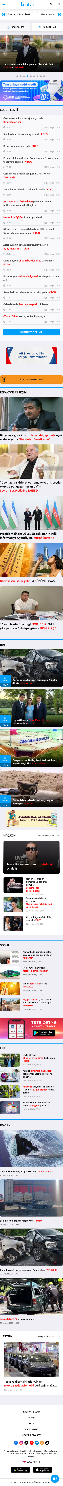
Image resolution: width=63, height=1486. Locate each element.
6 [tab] (34, 76)
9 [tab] (44, 76)
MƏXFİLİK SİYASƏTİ (31, 1435)
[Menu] (4, 4)
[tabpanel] (31, 53)
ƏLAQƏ (31, 1417)
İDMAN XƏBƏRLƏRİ (31, 379)
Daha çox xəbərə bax (45, 835)
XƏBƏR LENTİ (9, 110)
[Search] (59, 4)
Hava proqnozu (15, 14)
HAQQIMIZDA (31, 1429)
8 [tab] (41, 76)
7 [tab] (37, 76)
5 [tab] (31, 76)
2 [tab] (21, 76)
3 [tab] (24, 76)
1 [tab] (17, 76)
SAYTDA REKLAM (31, 1411)
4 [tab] (27, 76)
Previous (3, 15)
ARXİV (32, 1423)
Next (60, 15)
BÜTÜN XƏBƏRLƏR (31, 332)
